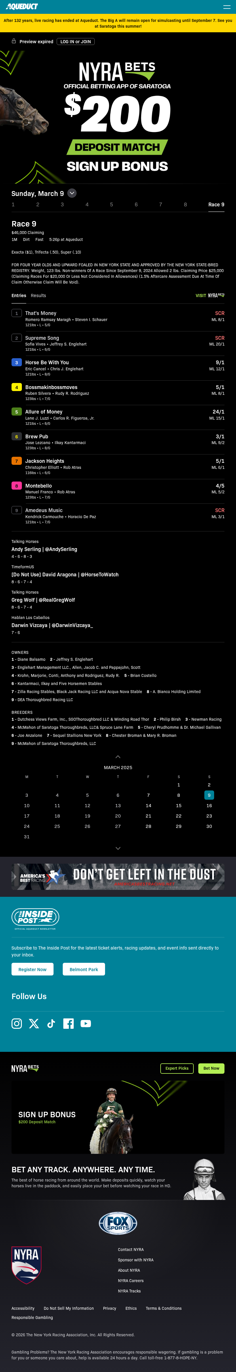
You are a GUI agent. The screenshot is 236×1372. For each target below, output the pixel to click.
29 (179, 826)
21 (148, 816)
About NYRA (129, 1270)
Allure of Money (43, 411)
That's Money (40, 312)
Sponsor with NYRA (135, 1259)
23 (209, 816)
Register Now (32, 969)
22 (179, 816)
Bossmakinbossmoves (51, 386)
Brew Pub (36, 436)
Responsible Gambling (32, 1317)
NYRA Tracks (129, 1290)
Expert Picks (177, 1068)
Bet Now (211, 1068)
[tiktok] (51, 1023)
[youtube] (86, 1023)
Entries (19, 295)
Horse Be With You (47, 361)
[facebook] (68, 1023)
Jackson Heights (44, 460)
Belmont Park (84, 969)
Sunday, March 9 (38, 193)
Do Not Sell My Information (69, 1308)
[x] (34, 1023)
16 (209, 805)
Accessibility (23, 1308)
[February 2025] (118, 756)
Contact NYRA (131, 1249)
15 (179, 805)
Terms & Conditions (164, 1308)
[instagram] (17, 1023)
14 (148, 805)
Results (38, 295)
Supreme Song (42, 337)
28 (148, 826)
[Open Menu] (227, 7)
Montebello (38, 485)
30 (209, 826)
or (75, 41)
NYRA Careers (131, 1280)
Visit (201, 295)
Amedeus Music (43, 509)
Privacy (109, 1308)
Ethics (131, 1308)
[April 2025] (118, 848)
